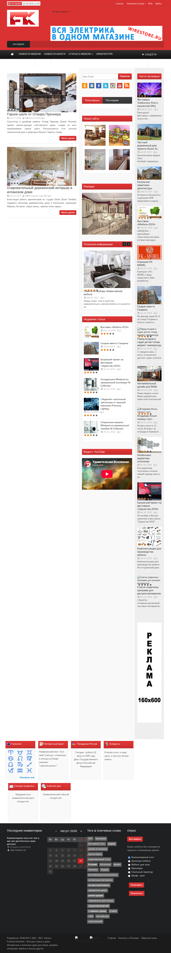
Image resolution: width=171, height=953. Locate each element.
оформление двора (97, 890)
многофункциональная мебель (103, 875)
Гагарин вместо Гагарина (114, 343)
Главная (120, 4)
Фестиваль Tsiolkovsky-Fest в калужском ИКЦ (147, 102)
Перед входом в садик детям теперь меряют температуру (149, 342)
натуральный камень (98, 885)
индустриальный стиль (99, 859)
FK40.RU (24, 938)
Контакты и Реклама (128, 938)
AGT (90, 838)
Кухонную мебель (141, 861)
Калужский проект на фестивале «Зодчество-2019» (112, 362)
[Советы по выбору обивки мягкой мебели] (107, 269)
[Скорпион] (20, 765)
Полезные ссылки (135, 4)
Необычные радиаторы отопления (144, 458)
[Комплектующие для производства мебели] (149, 536)
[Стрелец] (29, 765)
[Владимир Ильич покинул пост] (149, 410)
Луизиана (93, 870)
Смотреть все (27, 777)
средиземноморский (98, 906)
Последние (112, 100)
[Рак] (11, 758)
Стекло (113, 911)
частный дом (102, 916)
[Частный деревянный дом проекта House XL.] (149, 132)
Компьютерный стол (142, 857)
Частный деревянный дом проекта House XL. (147, 145)
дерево (111, 844)
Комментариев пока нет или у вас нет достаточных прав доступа (23, 841)
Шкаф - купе (138, 875)
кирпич (117, 864)
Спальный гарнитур (142, 872)
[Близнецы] (29, 752)
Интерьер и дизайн (38, 196)
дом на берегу (95, 854)
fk (25, 118)
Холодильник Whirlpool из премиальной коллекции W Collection (115, 382)
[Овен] (11, 752)
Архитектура (35, 118)
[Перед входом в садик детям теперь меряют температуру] (149, 332)
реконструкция (95, 895)
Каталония (105, 864)
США (90, 916)
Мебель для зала (140, 864)
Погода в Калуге (60, 11)
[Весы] (11, 765)
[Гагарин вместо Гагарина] (91, 348)
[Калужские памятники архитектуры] (149, 173)
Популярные (92, 100)
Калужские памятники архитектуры (144, 185)
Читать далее (68, 138)
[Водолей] (20, 771)
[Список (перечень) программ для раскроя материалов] (149, 580)
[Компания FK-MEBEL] (149, 252)
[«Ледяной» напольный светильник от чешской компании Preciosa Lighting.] (91, 404)
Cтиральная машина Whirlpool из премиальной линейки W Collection (115, 425)
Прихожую (137, 868)
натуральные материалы (100, 880)
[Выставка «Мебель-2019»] (91, 332)
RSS (150, 4)
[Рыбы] (29, 771)
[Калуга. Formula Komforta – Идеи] (23, 18)
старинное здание (97, 911)
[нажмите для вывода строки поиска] (144, 63)
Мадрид (104, 870)
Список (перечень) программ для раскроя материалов (149, 590)
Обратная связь (149, 938)
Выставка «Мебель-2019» (115, 327)
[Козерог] (11, 771)
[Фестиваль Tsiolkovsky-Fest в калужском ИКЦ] (149, 89)
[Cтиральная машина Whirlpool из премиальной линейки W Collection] (91, 427)
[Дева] (29, 758)
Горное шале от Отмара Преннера (34, 114)
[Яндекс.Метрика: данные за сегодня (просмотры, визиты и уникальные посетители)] (82, 938)
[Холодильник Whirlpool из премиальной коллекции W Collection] (91, 384)
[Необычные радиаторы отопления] (149, 444)
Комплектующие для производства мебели (149, 551)
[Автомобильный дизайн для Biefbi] (149, 373)
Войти (158, 4)
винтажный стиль (96, 844)
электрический (95, 921)
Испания (92, 864)
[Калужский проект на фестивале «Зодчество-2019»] (91, 364)
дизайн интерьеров (97, 849)
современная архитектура (100, 901)
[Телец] (20, 752)
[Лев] (20, 758)
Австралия (101, 838)
